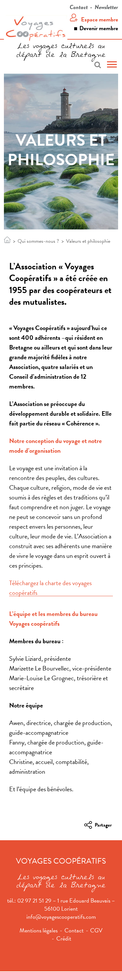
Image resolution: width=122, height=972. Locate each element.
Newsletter (106, 7)
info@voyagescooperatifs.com (61, 916)
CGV (96, 930)
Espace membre (99, 19)
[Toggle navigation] (112, 65)
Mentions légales (39, 930)
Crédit (63, 938)
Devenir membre (98, 28)
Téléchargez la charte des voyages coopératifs (50, 587)
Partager (103, 826)
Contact (79, 7)
